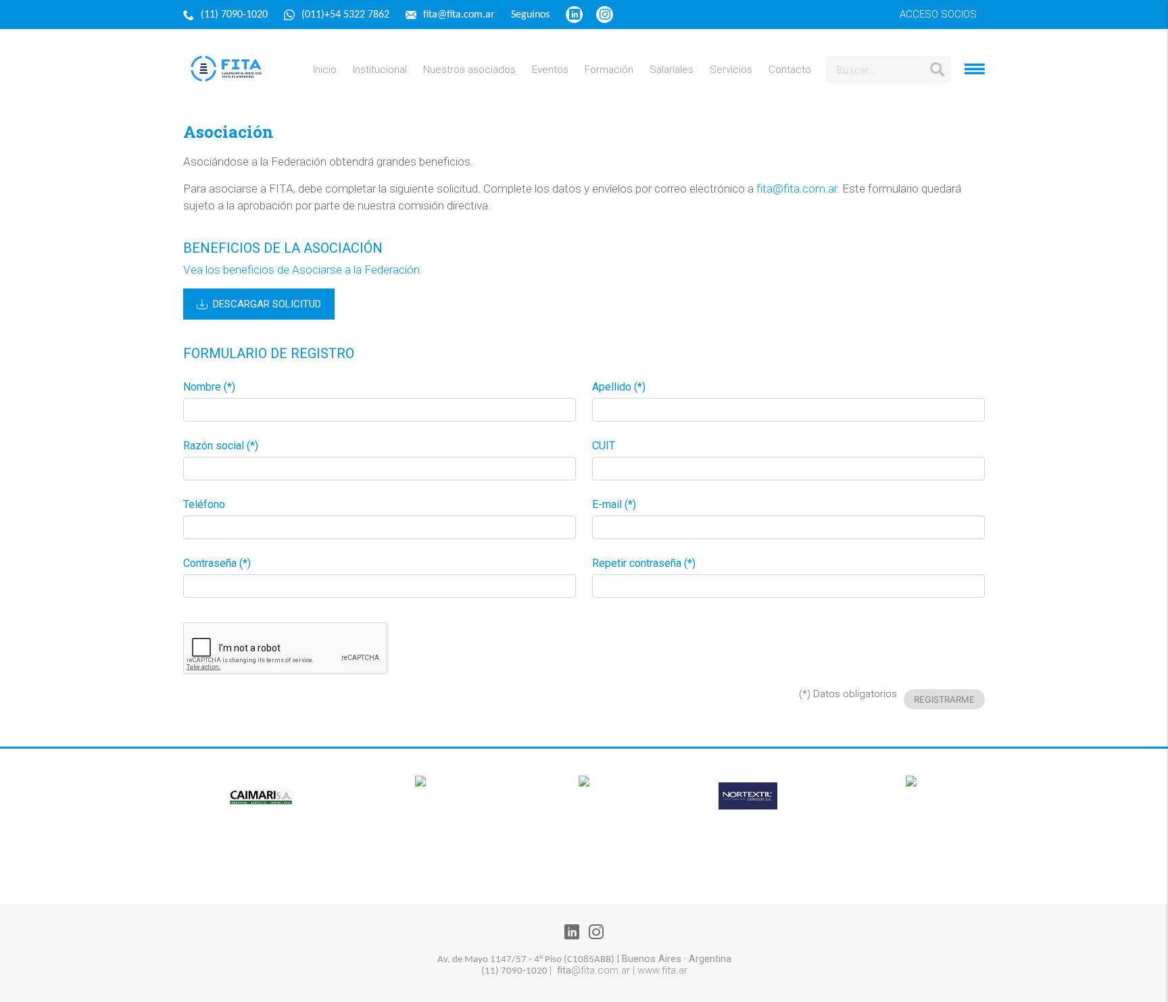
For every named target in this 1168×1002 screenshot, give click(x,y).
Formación (609, 70)
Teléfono (204, 504)
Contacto (790, 70)
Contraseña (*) (217, 563)
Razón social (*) (220, 446)
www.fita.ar (662, 970)
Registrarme (944, 699)
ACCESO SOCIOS (938, 14)
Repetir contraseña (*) (644, 563)
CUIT (603, 446)
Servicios (731, 70)
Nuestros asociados (469, 70)
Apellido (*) (619, 387)
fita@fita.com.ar (460, 14)
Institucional (380, 70)
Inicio (325, 70)
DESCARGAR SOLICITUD (267, 304)
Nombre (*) (209, 387)
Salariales (672, 70)
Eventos (550, 70)
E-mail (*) (614, 504)
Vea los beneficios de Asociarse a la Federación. (302, 269)
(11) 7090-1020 (235, 14)
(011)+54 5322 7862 (346, 14)
